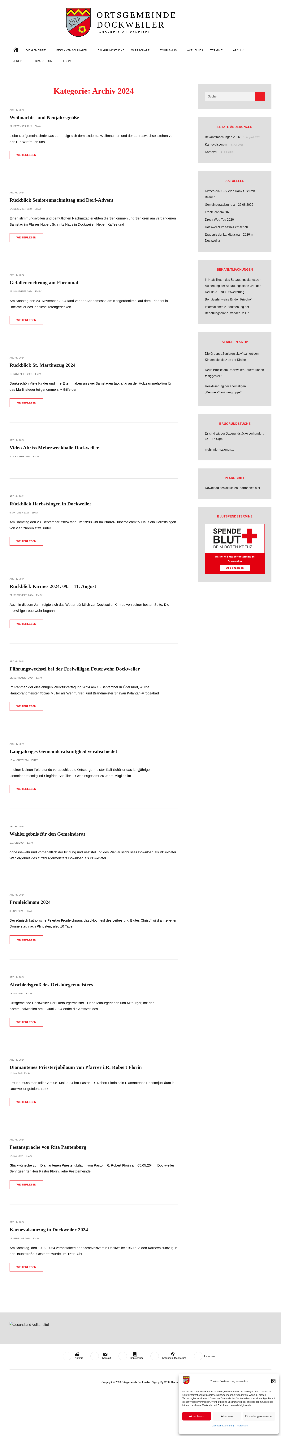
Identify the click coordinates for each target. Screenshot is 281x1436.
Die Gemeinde (36, 50)
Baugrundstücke (111, 50)
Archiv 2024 (17, 110)
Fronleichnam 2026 (218, 212)
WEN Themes (172, 1382)
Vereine (18, 61)
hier (257, 488)
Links (67, 61)
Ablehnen (227, 1416)
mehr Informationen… (219, 449)
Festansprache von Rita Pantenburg (48, 1147)
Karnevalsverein (216, 144)
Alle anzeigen (235, 567)
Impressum (242, 1425)
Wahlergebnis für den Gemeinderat (47, 834)
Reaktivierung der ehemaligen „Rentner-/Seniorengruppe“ (225, 389)
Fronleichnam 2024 (30, 902)
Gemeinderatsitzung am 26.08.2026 (229, 204)
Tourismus (168, 50)
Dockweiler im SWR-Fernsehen (226, 227)
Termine (216, 50)
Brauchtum (44, 61)
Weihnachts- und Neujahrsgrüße (44, 117)
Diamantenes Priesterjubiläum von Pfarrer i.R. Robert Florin (76, 1067)
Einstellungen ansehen (259, 1416)
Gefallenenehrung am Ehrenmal (44, 282)
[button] (273, 1381)
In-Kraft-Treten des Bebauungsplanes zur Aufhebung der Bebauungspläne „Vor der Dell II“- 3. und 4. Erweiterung (233, 286)
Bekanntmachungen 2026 (222, 137)
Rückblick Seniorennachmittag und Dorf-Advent (61, 200)
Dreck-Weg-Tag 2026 (219, 219)
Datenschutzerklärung (223, 1425)
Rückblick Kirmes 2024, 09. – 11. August (53, 586)
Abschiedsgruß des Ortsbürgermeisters (51, 984)
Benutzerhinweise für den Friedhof (228, 299)
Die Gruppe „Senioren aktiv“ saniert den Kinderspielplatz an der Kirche (232, 356)
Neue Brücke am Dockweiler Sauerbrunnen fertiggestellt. (234, 373)
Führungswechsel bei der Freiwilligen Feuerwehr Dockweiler (75, 669)
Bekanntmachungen (71, 50)
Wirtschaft (140, 50)
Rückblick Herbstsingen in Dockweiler (51, 504)
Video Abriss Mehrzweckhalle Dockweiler (54, 447)
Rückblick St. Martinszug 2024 (43, 365)
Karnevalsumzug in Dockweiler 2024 (49, 1229)
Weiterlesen (29, 156)
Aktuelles (195, 50)
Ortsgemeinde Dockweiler (137, 19)
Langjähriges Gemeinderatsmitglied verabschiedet (63, 751)
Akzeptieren (196, 1416)
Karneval (211, 152)
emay (38, 126)
